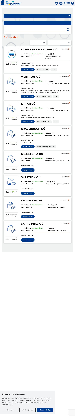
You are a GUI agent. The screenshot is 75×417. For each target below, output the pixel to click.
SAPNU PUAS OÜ (32, 223)
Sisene (67, 3)
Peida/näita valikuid (69, 16)
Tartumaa (64, 103)
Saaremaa (64, 153)
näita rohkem (52, 69)
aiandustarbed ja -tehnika (45, 147)
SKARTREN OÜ (30, 177)
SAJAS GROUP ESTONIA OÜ (39, 49)
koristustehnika (42, 69)
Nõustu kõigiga (45, 410)
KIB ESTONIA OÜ (32, 154)
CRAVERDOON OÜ (33, 128)
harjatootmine (28, 69)
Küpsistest (10, 410)
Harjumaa (64, 49)
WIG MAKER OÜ (31, 200)
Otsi (68, 29)
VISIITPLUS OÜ (30, 76)
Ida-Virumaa (63, 76)
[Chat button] (56, 3)
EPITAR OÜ (28, 103)
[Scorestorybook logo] (11, 3)
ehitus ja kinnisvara (43, 96)
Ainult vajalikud (27, 410)
